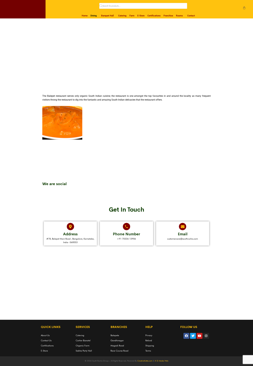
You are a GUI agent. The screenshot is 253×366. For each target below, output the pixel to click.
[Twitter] (193, 336)
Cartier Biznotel (83, 340)
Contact (191, 15)
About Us (45, 335)
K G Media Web (161, 361)
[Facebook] (186, 336)
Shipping (149, 345)
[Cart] (244, 8)
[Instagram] (206, 336)
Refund (148, 340)
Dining (93, 15)
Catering (122, 15)
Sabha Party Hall (84, 350)
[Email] (182, 226)
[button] (94, 15)
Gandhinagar (117, 340)
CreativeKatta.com (144, 361)
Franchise (168, 15)
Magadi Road (117, 345)
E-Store (141, 15)
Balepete (115, 335)
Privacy (148, 335)
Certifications (154, 15)
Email (182, 234)
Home (85, 15)
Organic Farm (82, 345)
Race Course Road (119, 350)
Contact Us (46, 340)
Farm (131, 15)
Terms (148, 350)
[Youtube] (199, 336)
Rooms (179, 15)
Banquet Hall (107, 15)
